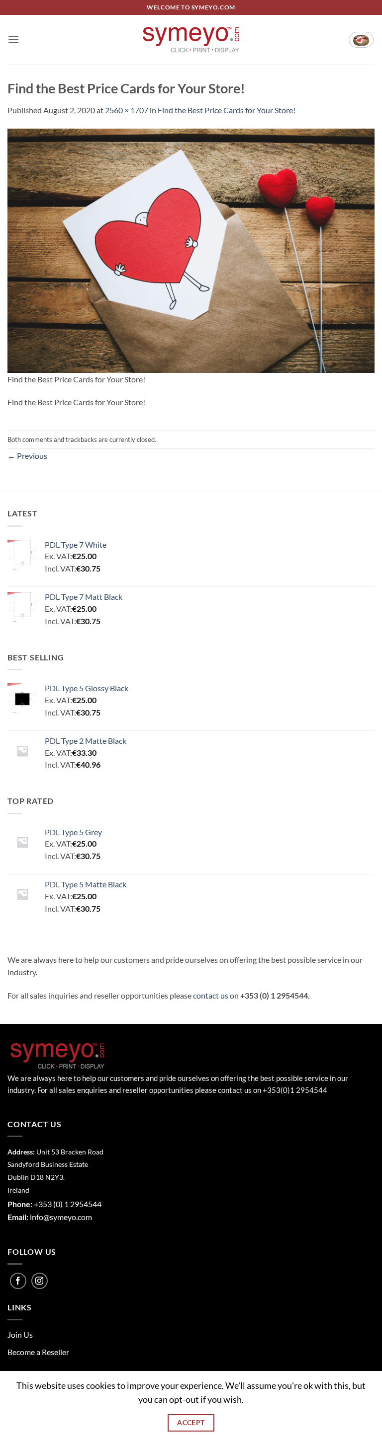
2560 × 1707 (126, 110)
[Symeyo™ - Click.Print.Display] (191, 39)
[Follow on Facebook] (18, 1281)
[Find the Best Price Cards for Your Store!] (191, 249)
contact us (210, 995)
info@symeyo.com (61, 1217)
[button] (13, 39)
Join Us (20, 1334)
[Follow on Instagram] (39, 1281)
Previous (27, 455)
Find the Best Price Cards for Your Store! (226, 110)
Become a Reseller (38, 1352)
